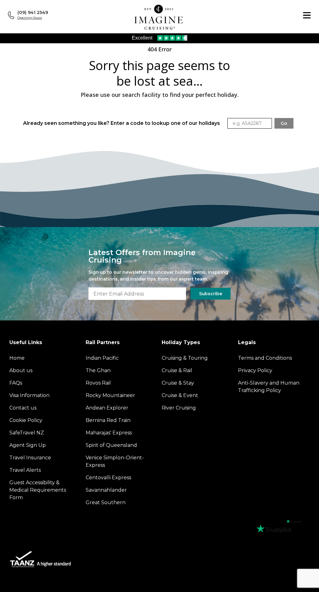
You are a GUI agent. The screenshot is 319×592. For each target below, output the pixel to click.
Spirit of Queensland (111, 445)
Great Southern (106, 502)
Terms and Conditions (265, 358)
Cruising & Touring (185, 358)
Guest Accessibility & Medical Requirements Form (37, 490)
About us (20, 370)
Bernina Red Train (108, 420)
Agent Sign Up (27, 445)
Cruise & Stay (178, 383)
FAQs (15, 383)
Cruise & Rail (177, 370)
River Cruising (179, 408)
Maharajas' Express (109, 433)
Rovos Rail (98, 383)
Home (17, 358)
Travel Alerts (25, 470)
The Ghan (98, 370)
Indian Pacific (102, 358)
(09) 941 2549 (32, 12)
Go (284, 123)
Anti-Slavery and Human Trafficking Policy (268, 386)
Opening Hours (29, 18)
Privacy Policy (255, 370)
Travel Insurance (30, 458)
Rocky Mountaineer (110, 395)
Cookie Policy (25, 420)
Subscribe (210, 293)
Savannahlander (106, 490)
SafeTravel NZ (26, 433)
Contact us (22, 408)
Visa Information (29, 395)
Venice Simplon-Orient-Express (115, 461)
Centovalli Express (108, 478)
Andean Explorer (107, 408)
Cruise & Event (180, 395)
